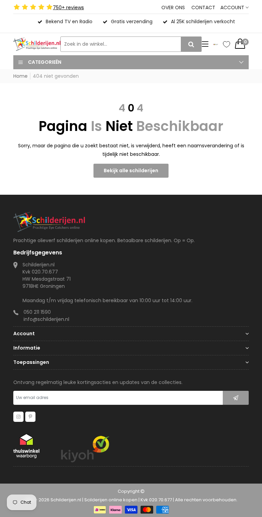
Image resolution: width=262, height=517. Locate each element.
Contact (203, 7)
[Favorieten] (226, 44)
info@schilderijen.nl (46, 319)
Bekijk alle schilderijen (131, 170)
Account (233, 7)
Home (20, 76)
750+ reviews (68, 7)
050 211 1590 (37, 312)
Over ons (173, 7)
